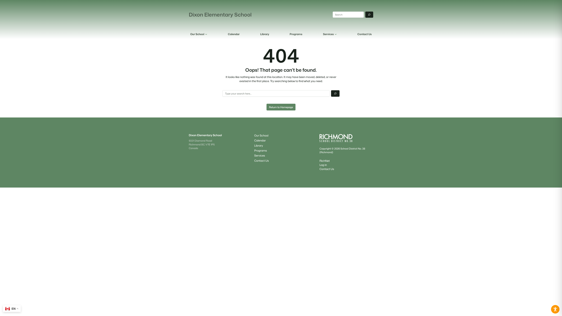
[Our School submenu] (206, 34)
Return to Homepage (281, 107)
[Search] (369, 15)
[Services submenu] (336, 34)
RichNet (324, 161)
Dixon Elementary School (220, 14)
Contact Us (326, 169)
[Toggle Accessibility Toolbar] (555, 309)
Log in (323, 165)
